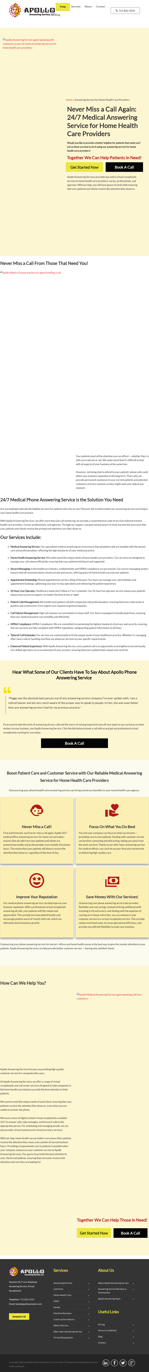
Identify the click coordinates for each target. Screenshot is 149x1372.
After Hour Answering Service (68, 1331)
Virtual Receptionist (63, 1337)
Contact (100, 6)
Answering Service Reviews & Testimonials (112, 1291)
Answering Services (63, 1283)
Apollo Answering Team (109, 1298)
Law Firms (58, 1289)
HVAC (56, 1301)
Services (76, 6)
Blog (57, 14)
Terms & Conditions (107, 1330)
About (88, 6)
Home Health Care (62, 1295)
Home (69, 99)
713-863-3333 (27, 1299)
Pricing (63, 7)
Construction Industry (64, 1319)
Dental (57, 1307)
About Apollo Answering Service (113, 1283)
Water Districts (61, 1325)
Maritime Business (63, 1313)
